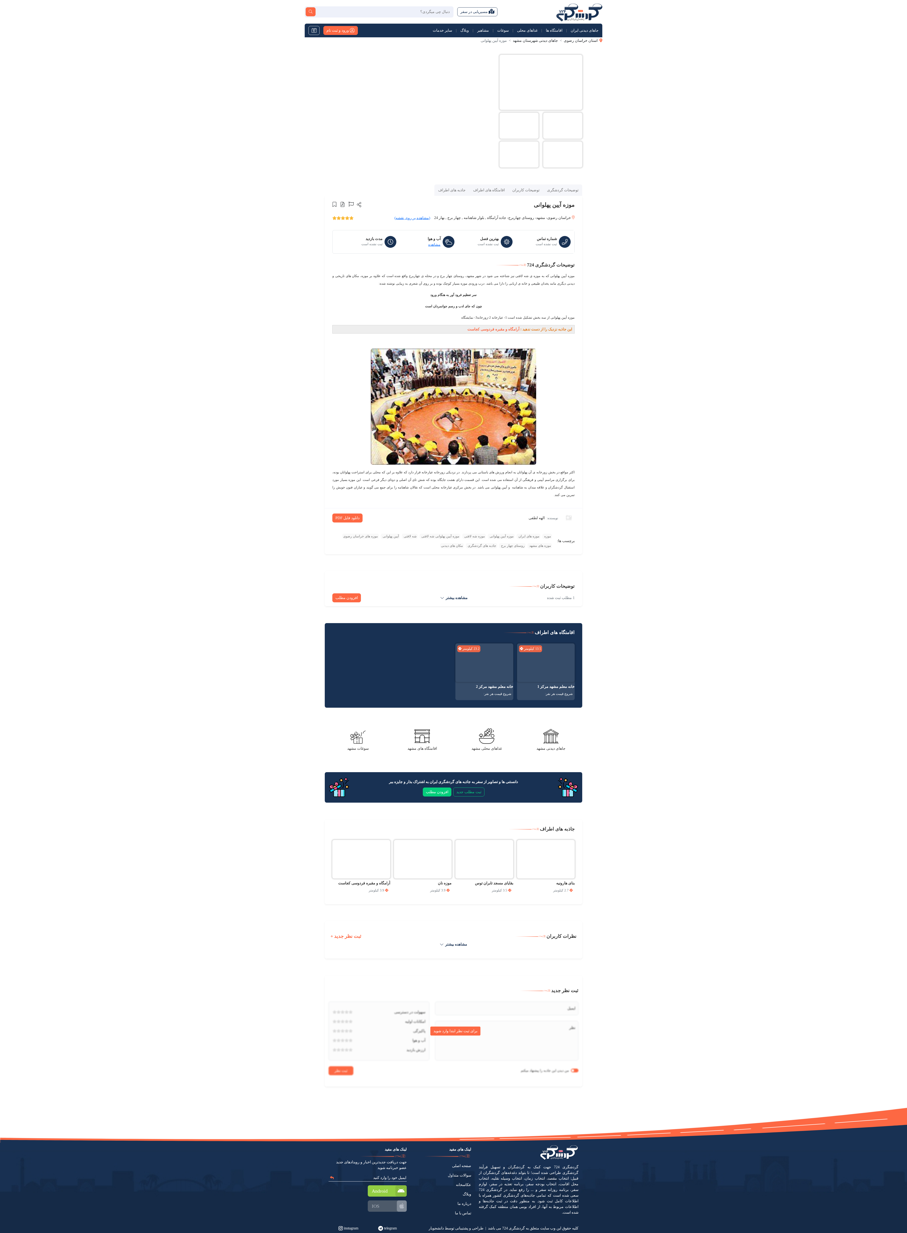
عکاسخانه (463, 1185)
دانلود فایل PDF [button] (347, 518)
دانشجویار (436, 1228)
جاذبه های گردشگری (481, 546)
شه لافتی (410, 536)
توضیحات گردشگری (562, 190)
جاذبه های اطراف (452, 190)
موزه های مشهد (539, 546)
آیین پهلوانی (390, 536)
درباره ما (464, 1204)
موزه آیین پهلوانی (501, 536)
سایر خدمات (442, 30)
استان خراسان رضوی (581, 41)
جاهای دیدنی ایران (585, 30)
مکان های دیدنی (452, 546)
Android (380, 1191)
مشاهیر (483, 30)
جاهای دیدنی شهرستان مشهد (535, 41)
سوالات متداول (459, 1175)
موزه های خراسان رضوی (360, 536)
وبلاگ (464, 30)
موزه (547, 536)
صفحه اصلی (461, 1166)
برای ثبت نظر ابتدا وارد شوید (455, 1031)
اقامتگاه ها (554, 30)
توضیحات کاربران (525, 190)
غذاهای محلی (527, 30)
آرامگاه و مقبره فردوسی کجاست (493, 329)
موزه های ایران (528, 536)
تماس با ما (463, 1213)
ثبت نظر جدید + (345, 936)
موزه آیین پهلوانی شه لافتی (439, 536)
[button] (359, 204)
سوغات (503, 30)
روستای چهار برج (512, 546)
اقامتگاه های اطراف (489, 190)
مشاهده (434, 245)
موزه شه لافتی (474, 536)
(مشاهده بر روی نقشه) (412, 218)
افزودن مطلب (346, 598)
